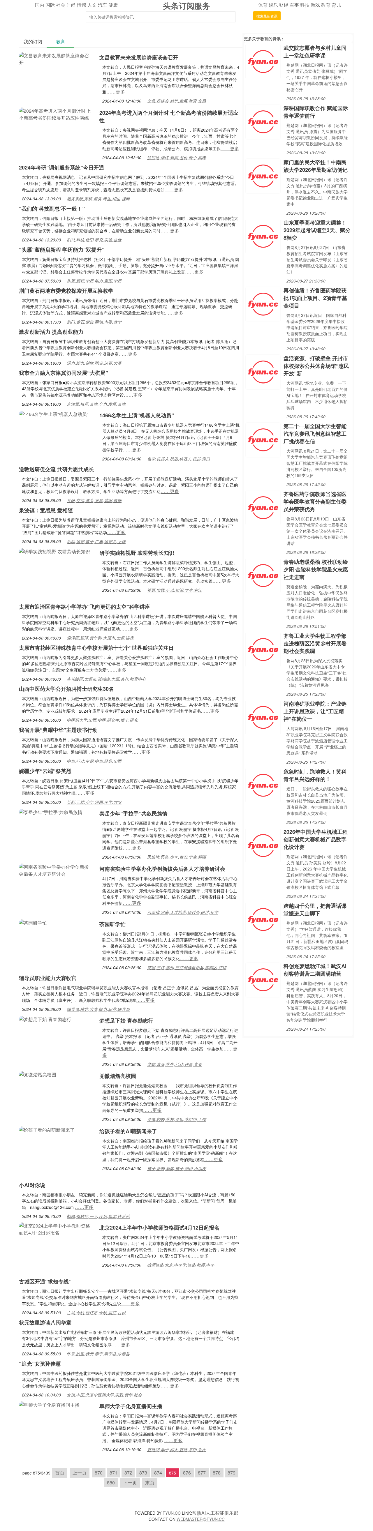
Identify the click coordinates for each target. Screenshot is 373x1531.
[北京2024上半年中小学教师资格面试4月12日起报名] (56, 1228)
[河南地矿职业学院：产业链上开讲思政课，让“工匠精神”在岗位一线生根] (263, 717)
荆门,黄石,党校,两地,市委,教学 (94, 322)
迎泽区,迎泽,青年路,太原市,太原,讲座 (100, 638)
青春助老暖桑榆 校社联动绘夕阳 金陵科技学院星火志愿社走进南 (316, 569)
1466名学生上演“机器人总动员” (136, 415)
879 (231, 1472)
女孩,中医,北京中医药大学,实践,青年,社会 (104, 1395)
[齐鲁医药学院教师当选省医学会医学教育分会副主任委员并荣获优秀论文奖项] (263, 507)
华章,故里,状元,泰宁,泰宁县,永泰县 (98, 1354)
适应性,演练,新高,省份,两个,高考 (176, 157)
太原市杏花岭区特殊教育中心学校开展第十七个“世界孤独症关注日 (96, 647)
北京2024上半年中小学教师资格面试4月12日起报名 (159, 1227)
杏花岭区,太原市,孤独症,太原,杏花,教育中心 (106, 679)
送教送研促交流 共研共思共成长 (56, 469)
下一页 (130, 1482)
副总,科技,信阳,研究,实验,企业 (94, 240)
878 (217, 1472)
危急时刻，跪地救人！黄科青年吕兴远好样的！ (315, 775)
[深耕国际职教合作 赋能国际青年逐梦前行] (263, 121)
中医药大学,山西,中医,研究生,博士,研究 (102, 720)
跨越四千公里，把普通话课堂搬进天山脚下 (315, 909)
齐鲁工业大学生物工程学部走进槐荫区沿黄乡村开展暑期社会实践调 (315, 643)
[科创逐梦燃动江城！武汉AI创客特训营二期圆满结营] (263, 979)
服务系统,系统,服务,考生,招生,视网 (98, 199)
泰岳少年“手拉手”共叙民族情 (133, 813)
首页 (59, 1472)
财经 (283, 4)
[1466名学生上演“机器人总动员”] (53, 413)
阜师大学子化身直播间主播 (130, 1406)
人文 (92, 4)
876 (187, 1472)
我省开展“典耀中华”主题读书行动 (58, 730)
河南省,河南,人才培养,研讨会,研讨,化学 (182, 912)
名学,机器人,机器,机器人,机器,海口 (178, 459)
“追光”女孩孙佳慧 (40, 1363)
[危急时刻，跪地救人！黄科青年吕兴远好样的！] (263, 784)
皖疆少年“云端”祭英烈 (45, 771)
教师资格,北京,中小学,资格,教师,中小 (180, 1265)
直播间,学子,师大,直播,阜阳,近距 (176, 1449)
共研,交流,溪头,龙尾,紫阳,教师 (94, 500)
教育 (325, 4)
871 (113, 1472)
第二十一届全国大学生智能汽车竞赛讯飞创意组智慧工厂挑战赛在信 (315, 433)
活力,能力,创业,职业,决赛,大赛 (94, 363)
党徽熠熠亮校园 (117, 1076)
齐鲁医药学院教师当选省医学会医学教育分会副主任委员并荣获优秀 (315, 501)
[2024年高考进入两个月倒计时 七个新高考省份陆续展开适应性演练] (56, 113)
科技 (304, 4)
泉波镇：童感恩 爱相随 (46, 510)
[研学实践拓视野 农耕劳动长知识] (54, 551)
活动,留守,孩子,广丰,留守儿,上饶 (96, 541)
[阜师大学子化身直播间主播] (49, 1404)
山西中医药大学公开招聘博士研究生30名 (66, 689)
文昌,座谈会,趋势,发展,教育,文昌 (176, 101)
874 (158, 1472)
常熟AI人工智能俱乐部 (215, 1512)
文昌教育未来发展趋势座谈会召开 (138, 57)
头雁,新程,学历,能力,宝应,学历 (94, 281)
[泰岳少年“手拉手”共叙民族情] (50, 811)
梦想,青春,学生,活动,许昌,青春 (174, 1064)
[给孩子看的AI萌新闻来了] (47, 1129)
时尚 (71, 4)
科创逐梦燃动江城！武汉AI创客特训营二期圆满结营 (315, 969)
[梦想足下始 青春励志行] (45, 1018)
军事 (294, 4)
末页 (149, 1482)
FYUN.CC (172, 1513)
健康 (113, 4)
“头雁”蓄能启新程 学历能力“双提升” (61, 249)
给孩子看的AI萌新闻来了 (128, 1131)
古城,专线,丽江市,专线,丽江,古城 (96, 1312)
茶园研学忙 (112, 924)
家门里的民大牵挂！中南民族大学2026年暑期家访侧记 (316, 166)
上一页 (80, 1472)
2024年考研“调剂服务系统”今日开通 (61, 167)
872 (128, 1472)
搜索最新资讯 (266, 15)
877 (202, 1472)
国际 (50, 4)
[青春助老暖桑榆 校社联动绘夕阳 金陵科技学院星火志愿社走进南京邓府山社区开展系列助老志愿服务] (263, 575)
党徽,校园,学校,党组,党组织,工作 (176, 1119)
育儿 (336, 4)
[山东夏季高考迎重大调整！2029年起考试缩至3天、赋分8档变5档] (263, 235)
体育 (263, 4)
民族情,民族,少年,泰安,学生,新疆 (176, 857)
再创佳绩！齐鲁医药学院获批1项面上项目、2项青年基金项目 (315, 298)
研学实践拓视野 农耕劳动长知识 (136, 553)
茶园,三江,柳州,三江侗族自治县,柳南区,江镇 (186, 967)
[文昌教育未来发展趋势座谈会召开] (56, 58)
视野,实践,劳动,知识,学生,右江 (174, 590)
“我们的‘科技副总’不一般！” (52, 208)
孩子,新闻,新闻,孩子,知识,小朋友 (176, 1168)
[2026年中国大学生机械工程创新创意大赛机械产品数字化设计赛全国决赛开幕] (263, 845)
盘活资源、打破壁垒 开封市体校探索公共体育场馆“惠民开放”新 (316, 365)
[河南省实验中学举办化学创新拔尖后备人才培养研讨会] (56, 869)
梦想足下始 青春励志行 (126, 1020)
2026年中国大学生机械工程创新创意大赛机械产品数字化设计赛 (316, 839)
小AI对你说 (32, 1185)
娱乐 (273, 4)
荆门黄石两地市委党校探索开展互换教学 (66, 290)
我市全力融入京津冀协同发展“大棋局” (63, 373)
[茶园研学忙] (33, 922)
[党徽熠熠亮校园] (37, 1074)
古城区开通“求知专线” (45, 1281)
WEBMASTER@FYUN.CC (201, 1519)
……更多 (115, 91)
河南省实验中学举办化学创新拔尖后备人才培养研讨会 (162, 869)
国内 (39, 4)
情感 (81, 4)
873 (143, 1472)
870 (99, 1472)
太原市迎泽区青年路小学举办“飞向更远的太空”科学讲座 (84, 606)
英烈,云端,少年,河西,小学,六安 (94, 802)
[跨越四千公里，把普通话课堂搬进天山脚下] (263, 919)
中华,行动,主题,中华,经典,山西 (94, 761)
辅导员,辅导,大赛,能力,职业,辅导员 (98, 1009)
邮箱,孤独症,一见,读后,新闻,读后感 (98, 1216)
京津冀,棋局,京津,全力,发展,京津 (96, 404)
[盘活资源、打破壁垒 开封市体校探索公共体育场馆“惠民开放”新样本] (263, 371)
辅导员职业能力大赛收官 (48, 978)
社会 (60, 4)
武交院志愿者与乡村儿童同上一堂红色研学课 (315, 51)
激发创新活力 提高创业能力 (51, 331)
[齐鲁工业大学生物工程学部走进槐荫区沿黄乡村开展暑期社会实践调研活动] (263, 649)
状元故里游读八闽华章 (45, 1322)
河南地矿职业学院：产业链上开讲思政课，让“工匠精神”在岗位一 (315, 711)
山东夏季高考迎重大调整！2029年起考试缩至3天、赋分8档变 (317, 230)
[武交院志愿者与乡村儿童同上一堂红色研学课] (263, 61)
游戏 (315, 4)
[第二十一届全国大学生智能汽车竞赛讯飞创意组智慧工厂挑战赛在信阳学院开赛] (263, 439)
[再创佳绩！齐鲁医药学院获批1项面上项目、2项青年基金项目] (263, 303)
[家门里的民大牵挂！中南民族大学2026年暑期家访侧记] (263, 175)
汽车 (102, 4)
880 (111, 1482)
